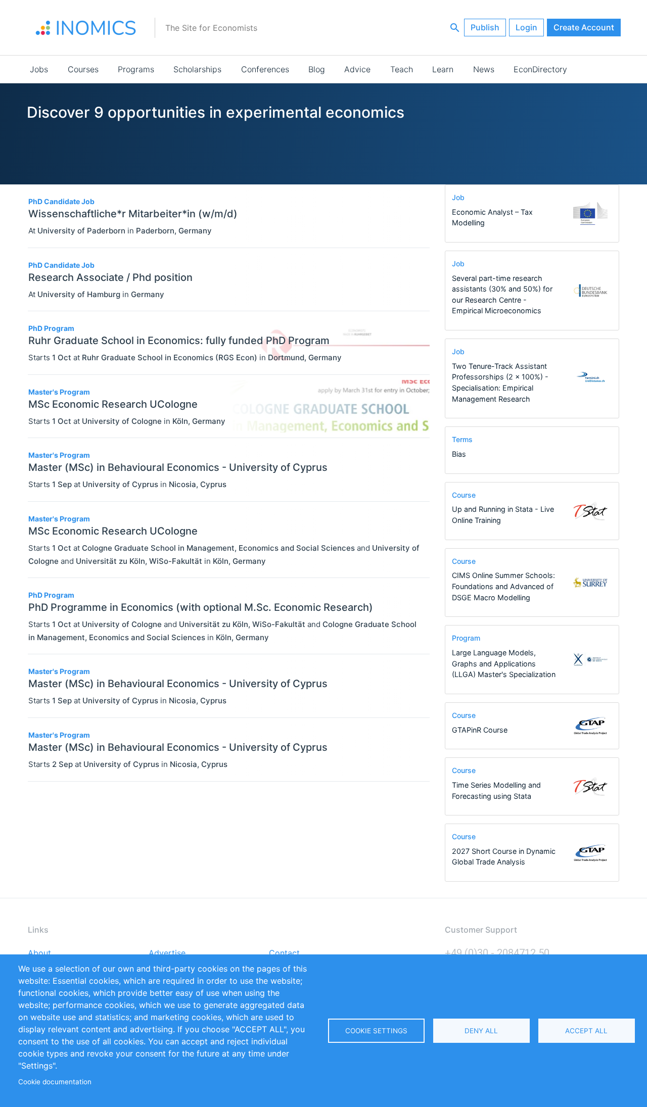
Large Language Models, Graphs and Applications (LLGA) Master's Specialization (504, 663)
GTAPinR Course (479, 730)
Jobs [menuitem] (39, 69)
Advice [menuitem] (357, 69)
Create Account (583, 27)
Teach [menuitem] (401, 69)
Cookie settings (376, 1031)
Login (526, 27)
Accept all (586, 1031)
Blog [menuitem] (316, 69)
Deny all (481, 1031)
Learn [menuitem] (442, 69)
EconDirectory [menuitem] (540, 69)
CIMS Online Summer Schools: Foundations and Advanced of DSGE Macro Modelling (503, 586)
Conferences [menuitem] (265, 69)
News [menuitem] (483, 69)
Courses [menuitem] (83, 69)
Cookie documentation (54, 1082)
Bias (459, 454)
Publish (485, 27)
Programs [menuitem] (136, 69)
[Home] (86, 28)
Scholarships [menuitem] (197, 69)
